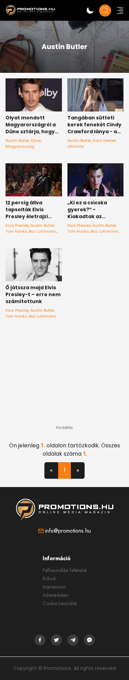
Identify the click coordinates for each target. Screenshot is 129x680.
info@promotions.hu (68, 531)
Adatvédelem (56, 595)
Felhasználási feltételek (65, 570)
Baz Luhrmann (42, 231)
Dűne (36, 140)
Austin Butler (17, 140)
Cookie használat (60, 603)
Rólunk (49, 578)
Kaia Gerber (104, 140)
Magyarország (20, 146)
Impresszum (54, 586)
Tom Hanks (16, 231)
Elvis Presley (17, 225)
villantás (75, 146)
